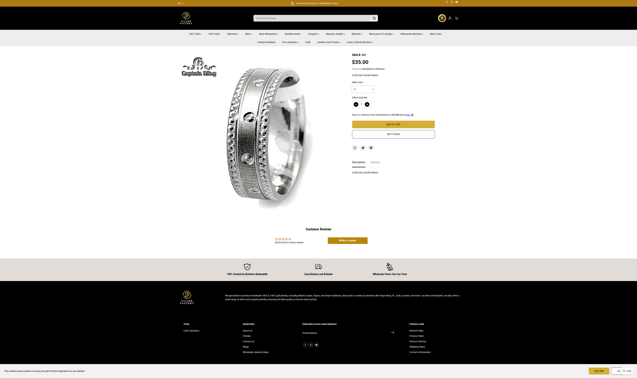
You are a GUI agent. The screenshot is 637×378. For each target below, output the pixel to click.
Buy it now (393, 134)
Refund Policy (416, 330)
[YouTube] (457, 2)
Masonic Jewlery (335, 34)
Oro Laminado (289, 42)
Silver (248, 34)
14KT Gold (213, 34)
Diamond (232, 34)
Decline (599, 371)
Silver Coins (436, 34)
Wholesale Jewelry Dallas (256, 352)
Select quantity (359, 97)
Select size (357, 82)
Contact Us (248, 341)
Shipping (356, 69)
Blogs (246, 346)
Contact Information (419, 352)
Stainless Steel (292, 34)
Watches (356, 34)
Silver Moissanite (268, 34)
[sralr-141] (259, 135)
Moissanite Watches (411, 34)
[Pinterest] (371, 148)
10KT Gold (194, 34)
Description (358, 162)
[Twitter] (363, 148)
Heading (375, 162)
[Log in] (450, 18)
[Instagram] (452, 2)
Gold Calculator (191, 330)
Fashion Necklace (266, 42)
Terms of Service (417, 341)
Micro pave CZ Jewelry (381, 34)
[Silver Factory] (185, 18)
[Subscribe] (392, 333)
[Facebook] (447, 2)
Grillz (308, 42)
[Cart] (457, 18)
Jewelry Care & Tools (328, 42)
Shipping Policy (417, 346)
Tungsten (313, 34)
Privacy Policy (416, 336)
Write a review (347, 240)
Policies (247, 336)
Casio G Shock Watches (359, 42)
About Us (247, 330)
